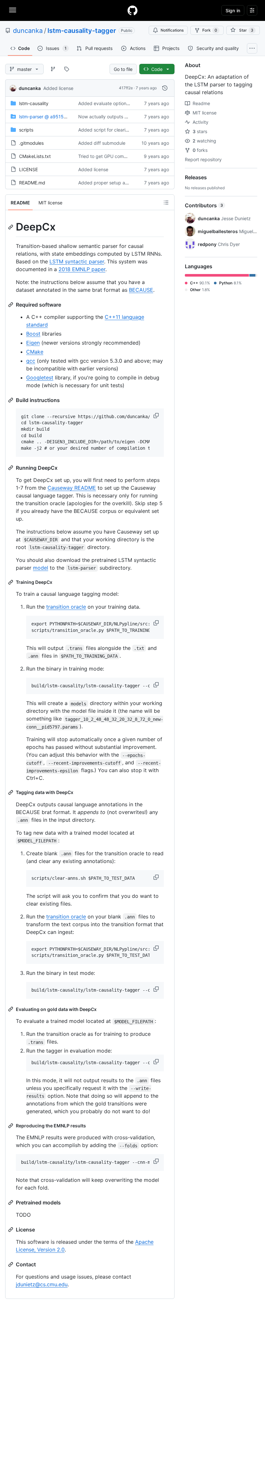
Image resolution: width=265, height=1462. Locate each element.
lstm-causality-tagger (82, 30)
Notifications (172, 30)
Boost (33, 333)
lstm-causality (33, 103)
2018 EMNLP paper (81, 269)
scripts (26, 129)
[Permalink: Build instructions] (11, 400)
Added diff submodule (101, 143)
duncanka (28, 30)
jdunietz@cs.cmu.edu (42, 1284)
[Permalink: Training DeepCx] (11, 582)
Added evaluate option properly (111, 103)
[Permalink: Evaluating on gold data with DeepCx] (11, 1009)
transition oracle (66, 606)
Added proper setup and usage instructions (124, 182)
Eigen (33, 342)
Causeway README (72, 488)
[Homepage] (132, 10)
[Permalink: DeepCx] (11, 226)
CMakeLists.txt (35, 156)
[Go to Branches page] (53, 69)
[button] (156, 415)
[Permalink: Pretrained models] (11, 1202)
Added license (58, 88)
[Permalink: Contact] (11, 1264)
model (40, 567)
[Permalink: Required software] (11, 304)
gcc (30, 361)
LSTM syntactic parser (76, 261)
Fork (209, 30)
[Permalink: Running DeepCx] (11, 467)
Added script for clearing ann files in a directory (128, 129)
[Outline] (166, 202)
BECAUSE (141, 290)
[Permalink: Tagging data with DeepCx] (11, 792)
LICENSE (28, 169)
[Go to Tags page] (66, 69)
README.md (32, 182)
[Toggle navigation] (12, 10)
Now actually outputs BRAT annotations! (120, 116)
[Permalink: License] (11, 1229)
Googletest (39, 377)
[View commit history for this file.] (164, 88)
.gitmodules (31, 143)
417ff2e (126, 87)
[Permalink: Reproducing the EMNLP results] (11, 1125)
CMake (34, 351)
